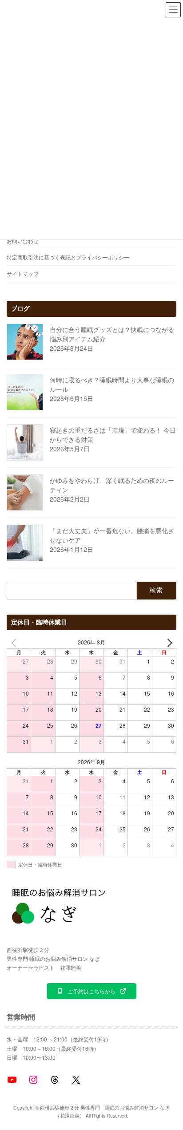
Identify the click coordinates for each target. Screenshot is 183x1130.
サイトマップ (23, 273)
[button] (91, 991)
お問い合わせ (23, 240)
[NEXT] (167, 642)
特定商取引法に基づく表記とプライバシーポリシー (68, 257)
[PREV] (15, 642)
